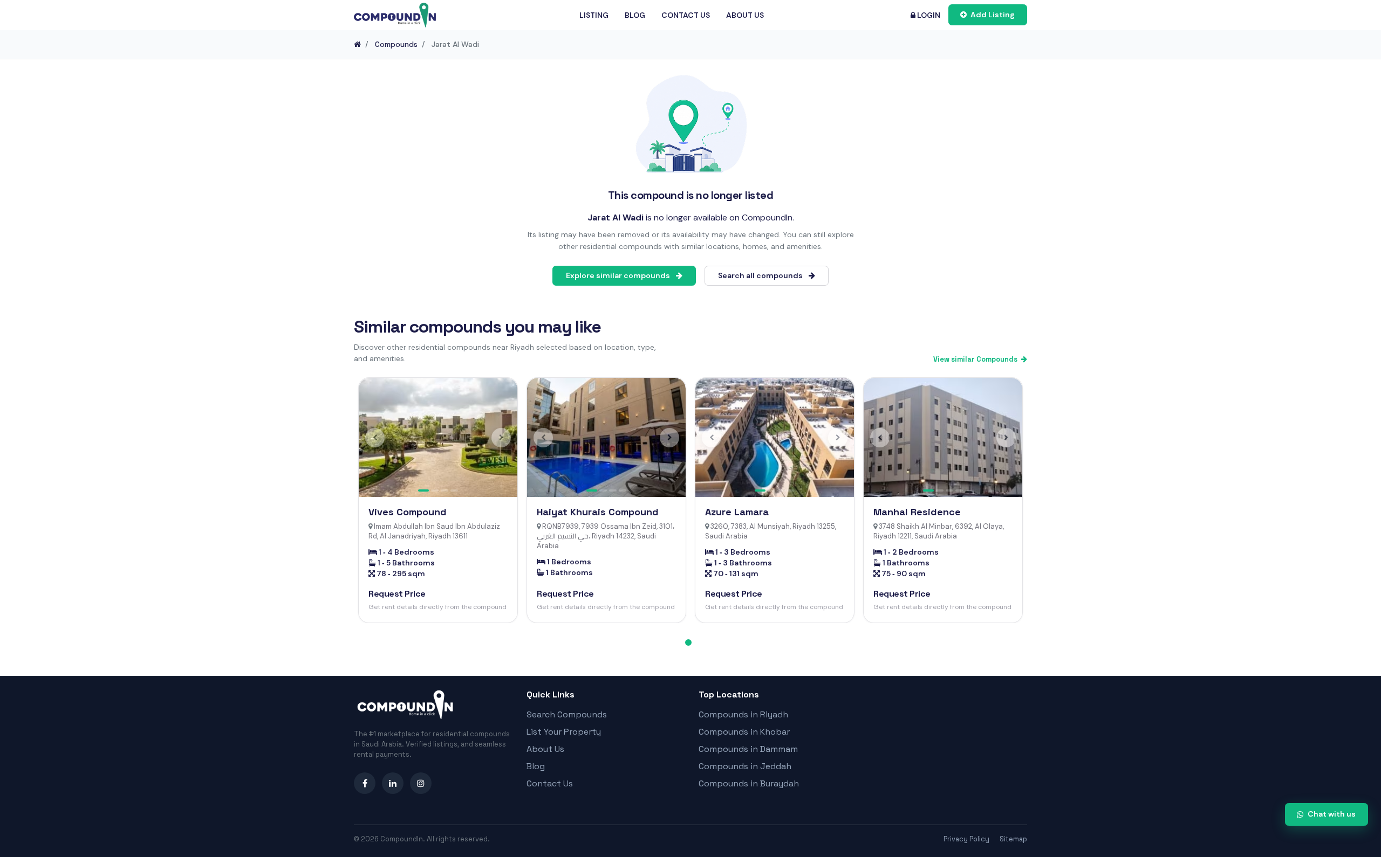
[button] (375, 437)
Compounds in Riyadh (743, 714)
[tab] (688, 642)
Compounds (396, 44)
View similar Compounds (976, 359)
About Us (545, 749)
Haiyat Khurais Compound (598, 512)
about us (745, 15)
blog (635, 15)
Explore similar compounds (619, 275)
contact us (685, 15)
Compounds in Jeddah (745, 766)
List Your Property (564, 731)
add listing (992, 14)
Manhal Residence (917, 512)
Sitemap (1013, 839)
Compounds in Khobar (744, 731)
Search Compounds (567, 714)
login (927, 15)
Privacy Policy (966, 839)
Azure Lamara (737, 512)
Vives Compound (407, 512)
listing (594, 15)
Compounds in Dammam (748, 749)
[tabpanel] (438, 500)
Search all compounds (761, 275)
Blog (536, 766)
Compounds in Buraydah (749, 783)
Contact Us (550, 783)
